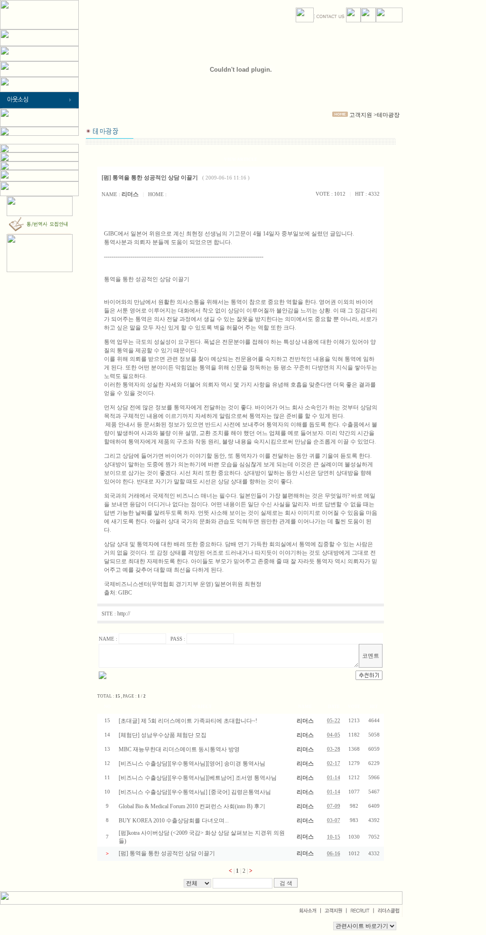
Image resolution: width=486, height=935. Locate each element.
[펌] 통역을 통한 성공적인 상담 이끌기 (167, 853)
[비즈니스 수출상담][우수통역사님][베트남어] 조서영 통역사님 (198, 777)
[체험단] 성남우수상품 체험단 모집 (162, 735)
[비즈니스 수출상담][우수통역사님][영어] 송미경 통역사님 (192, 763)
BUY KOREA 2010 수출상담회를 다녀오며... (174, 820)
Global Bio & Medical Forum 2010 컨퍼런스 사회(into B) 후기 (192, 806)
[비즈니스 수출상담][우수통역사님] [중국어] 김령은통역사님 (195, 792)
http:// (123, 613)
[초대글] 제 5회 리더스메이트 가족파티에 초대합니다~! (188, 721)
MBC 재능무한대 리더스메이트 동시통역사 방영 (179, 749)
